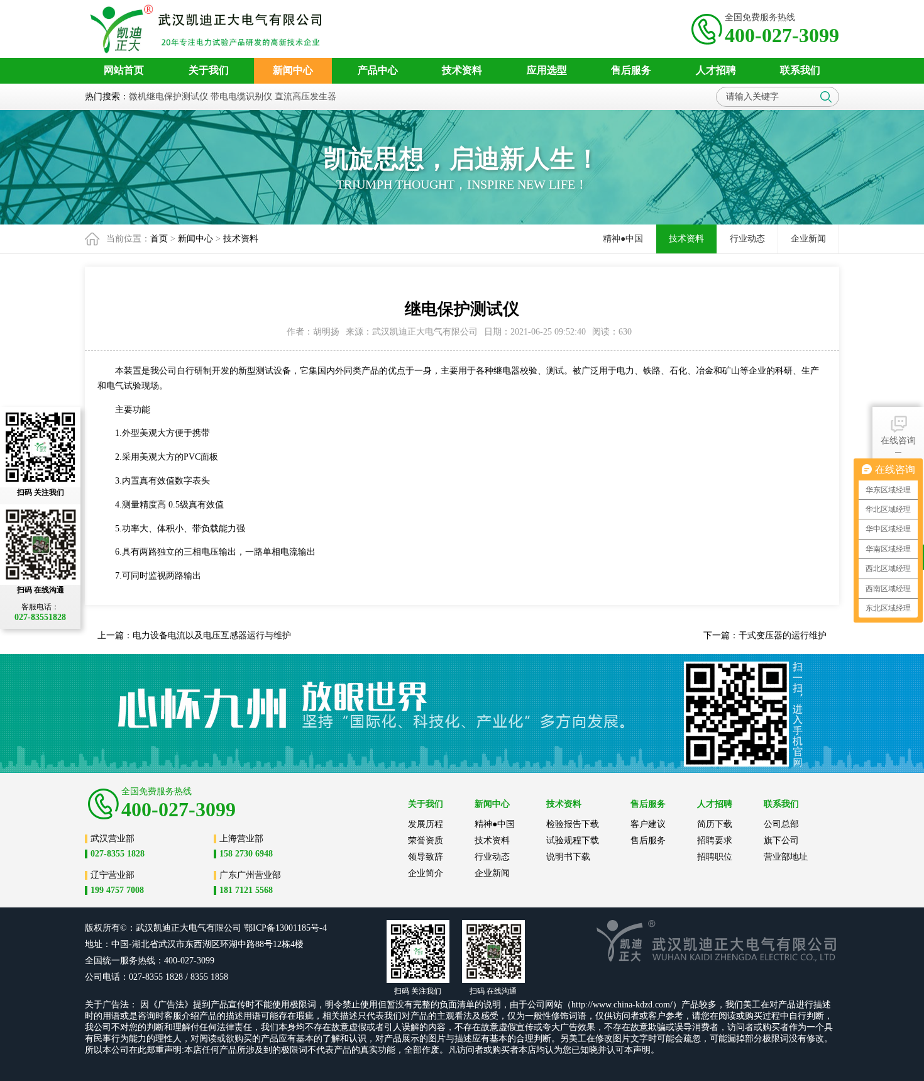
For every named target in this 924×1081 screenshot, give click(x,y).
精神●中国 (623, 238)
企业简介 (425, 873)
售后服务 (648, 840)
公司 (232, 928)
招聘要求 (714, 840)
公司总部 (781, 824)
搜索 (826, 97)
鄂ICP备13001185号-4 (285, 928)
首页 (159, 238)
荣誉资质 (425, 840)
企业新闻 (808, 238)
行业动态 (747, 238)
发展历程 (425, 824)
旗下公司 (781, 840)
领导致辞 (425, 857)
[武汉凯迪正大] (209, 29)
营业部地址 (786, 857)
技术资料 (240, 238)
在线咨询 (898, 440)
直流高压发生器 (305, 96)
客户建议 (648, 824)
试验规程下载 (572, 840)
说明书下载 (568, 857)
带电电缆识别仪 (241, 96)
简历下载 (714, 824)
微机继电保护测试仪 (168, 96)
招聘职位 (714, 857)
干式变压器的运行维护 (783, 635)
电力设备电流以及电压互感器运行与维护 (212, 635)
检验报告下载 (572, 824)
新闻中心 (195, 238)
